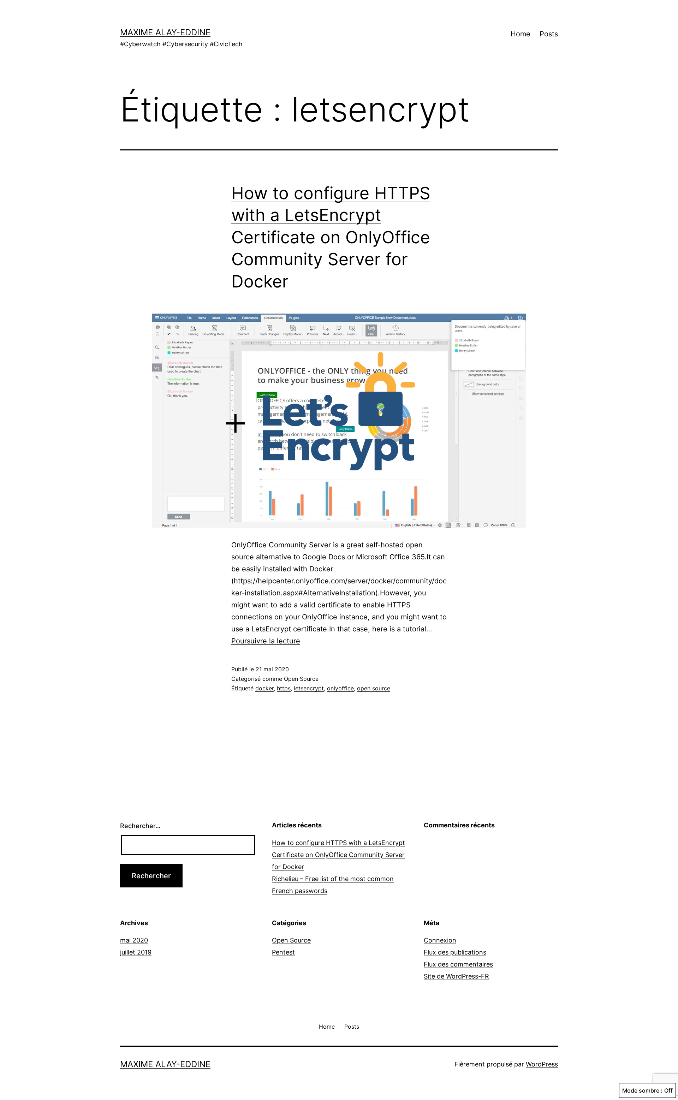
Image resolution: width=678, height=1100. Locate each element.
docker (264, 688)
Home (520, 34)
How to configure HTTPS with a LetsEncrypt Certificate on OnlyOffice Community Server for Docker (330, 237)
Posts (549, 34)
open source (373, 688)
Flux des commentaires (458, 964)
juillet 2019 (135, 952)
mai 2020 (134, 940)
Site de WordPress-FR (456, 976)
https (284, 688)
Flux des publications (455, 952)
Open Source (301, 678)
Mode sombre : (642, 1090)
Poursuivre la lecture (265, 641)
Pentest (283, 952)
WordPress (542, 1064)
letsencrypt (309, 688)
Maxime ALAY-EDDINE (165, 32)
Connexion (440, 940)
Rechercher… (140, 826)
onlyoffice (340, 688)
